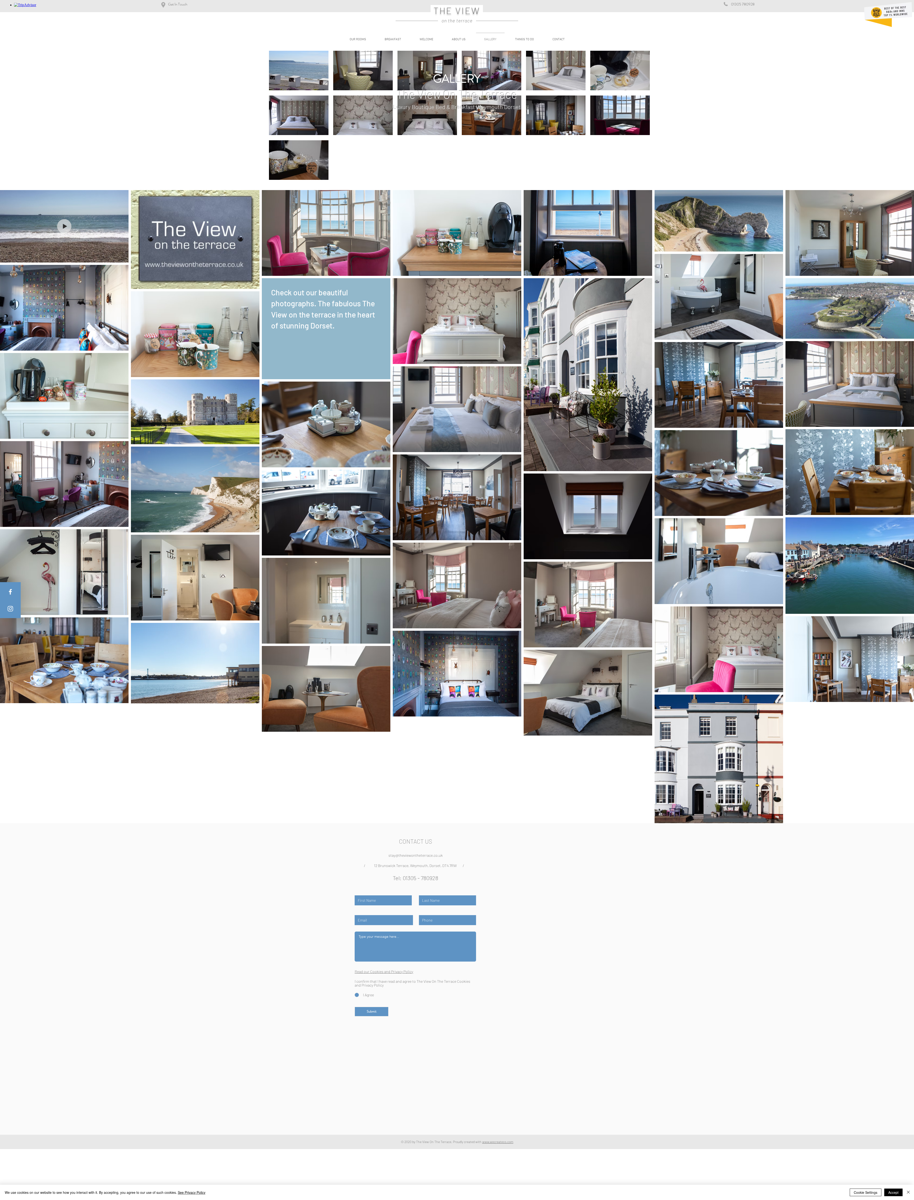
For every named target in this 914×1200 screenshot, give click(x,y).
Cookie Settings (865, 1192)
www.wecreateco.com (497, 1142)
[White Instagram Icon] (10, 608)
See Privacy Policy (191, 1192)
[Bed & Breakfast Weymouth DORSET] (10, 591)
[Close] (908, 1192)
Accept (893, 1192)
